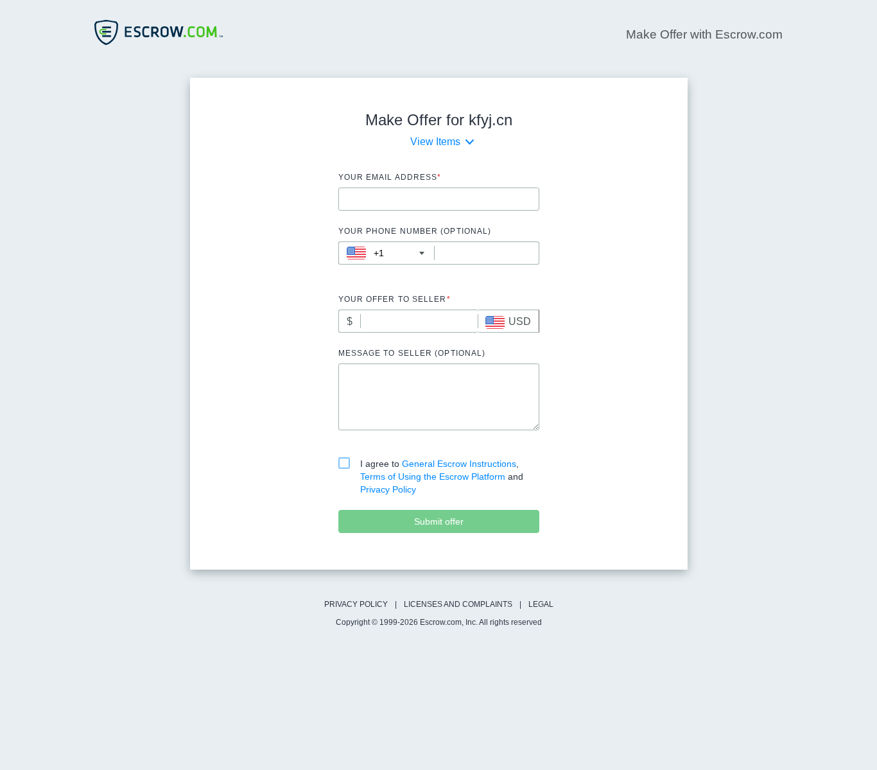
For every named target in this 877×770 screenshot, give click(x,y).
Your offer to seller (394, 299)
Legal (540, 604)
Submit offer (439, 521)
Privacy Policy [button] (388, 489)
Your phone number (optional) (415, 231)
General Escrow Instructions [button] (459, 464)
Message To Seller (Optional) (412, 353)
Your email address (390, 177)
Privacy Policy (356, 604)
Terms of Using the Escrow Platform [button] (434, 476)
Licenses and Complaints (458, 604)
